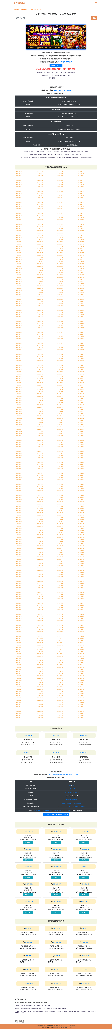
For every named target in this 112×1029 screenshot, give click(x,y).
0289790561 (29, 884)
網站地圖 (56, 1027)
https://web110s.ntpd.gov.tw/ (72, 792)
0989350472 (57, 866)
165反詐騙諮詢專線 (49, 814)
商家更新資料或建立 (56, 65)
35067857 (57, 956)
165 (74, 785)
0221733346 (57, 970)
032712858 (28, 970)
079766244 (85, 866)
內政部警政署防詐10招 (62, 814)
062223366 (85, 831)
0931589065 (57, 901)
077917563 (28, 956)
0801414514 (29, 942)
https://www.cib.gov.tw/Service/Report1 (71, 803)
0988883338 (57, 983)
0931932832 (85, 884)
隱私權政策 (61, 1025)
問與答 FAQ (46, 1025)
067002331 (85, 970)
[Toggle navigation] (96, 2)
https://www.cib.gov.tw (71, 799)
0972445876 (85, 983)
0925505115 (85, 901)
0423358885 (57, 928)
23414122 (85, 928)
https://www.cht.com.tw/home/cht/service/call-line (53, 145)
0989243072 (85, 956)
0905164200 (29, 901)
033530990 (85, 942)
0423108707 (57, 884)
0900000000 (28, 735)
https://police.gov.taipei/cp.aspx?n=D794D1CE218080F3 (71, 806)
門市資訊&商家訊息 (65, 62)
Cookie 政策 (66, 1025)
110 (70, 785)
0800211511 (72, 788)
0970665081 (57, 942)
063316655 (28, 849)
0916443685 (56, 753)
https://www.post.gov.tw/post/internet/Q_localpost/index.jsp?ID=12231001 (52, 810)
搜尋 (94, 18)
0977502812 (57, 831)
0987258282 (85, 849)
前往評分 (27, 842)
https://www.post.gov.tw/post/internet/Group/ (63, 774)
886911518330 (56, 849)
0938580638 (29, 983)
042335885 (28, 928)
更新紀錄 (51, 1025)
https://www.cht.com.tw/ (62, 90)
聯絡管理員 (72, 1025)
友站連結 (56, 1025)
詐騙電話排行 (40, 1025)
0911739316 (29, 866)
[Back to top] (109, 1021)
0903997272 (84, 753)
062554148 (27, 753)
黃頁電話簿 (18, 3)
